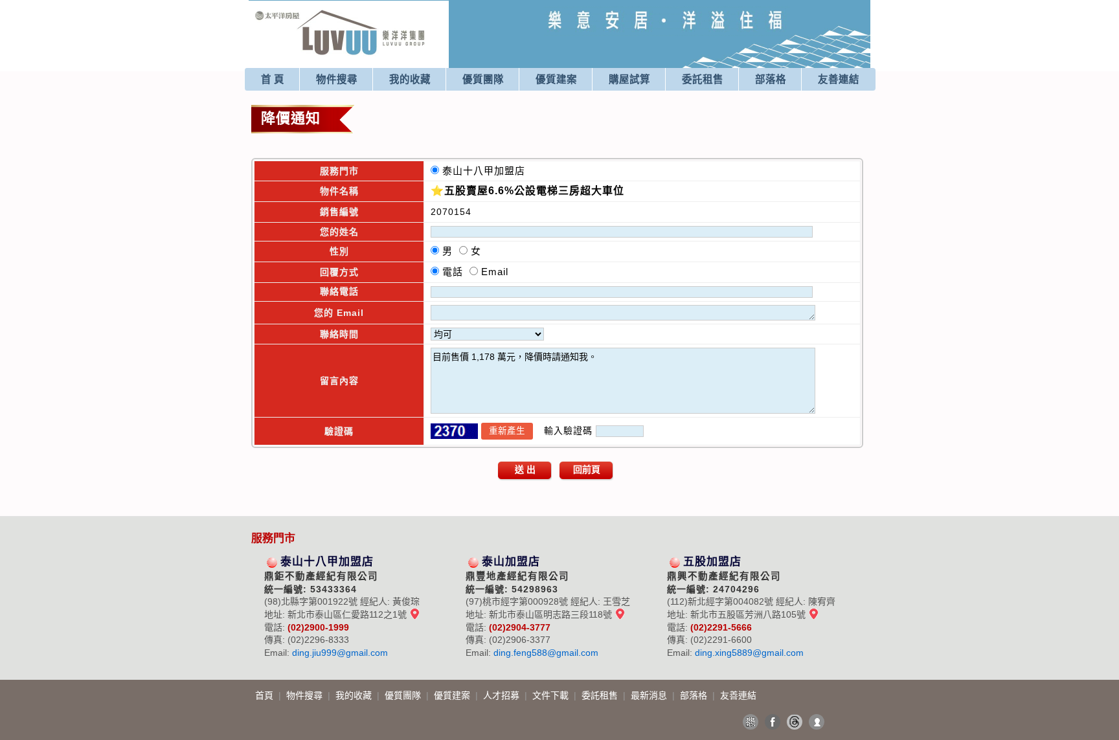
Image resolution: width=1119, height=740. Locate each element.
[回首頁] (340, 15)
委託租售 (702, 79)
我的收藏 (410, 79)
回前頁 (586, 469)
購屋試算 (629, 79)
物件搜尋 (336, 79)
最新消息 (650, 695)
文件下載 (551, 695)
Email (494, 271)
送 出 (525, 469)
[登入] (816, 722)
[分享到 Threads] (794, 722)
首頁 (265, 695)
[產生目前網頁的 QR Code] (750, 722)
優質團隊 (483, 79)
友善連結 (838, 79)
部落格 (770, 79)
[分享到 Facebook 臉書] (772, 722)
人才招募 (502, 695)
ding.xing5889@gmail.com (749, 652)
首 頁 (272, 79)
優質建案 (556, 79)
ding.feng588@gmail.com (545, 652)
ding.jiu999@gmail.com (340, 652)
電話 (455, 271)
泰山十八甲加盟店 (487, 170)
